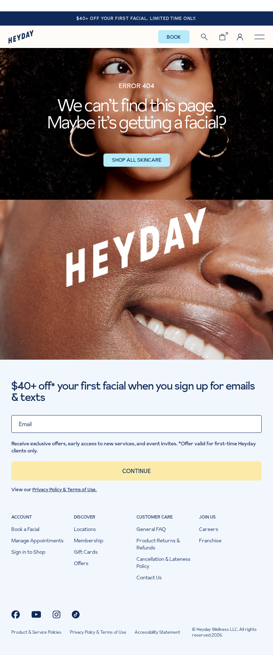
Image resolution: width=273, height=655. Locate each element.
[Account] (240, 37)
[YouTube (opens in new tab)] (36, 614)
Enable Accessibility (136, 5)
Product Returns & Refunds (158, 544)
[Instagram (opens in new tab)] (56, 614)
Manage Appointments (37, 540)
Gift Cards (86, 551)
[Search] (204, 37)
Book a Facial (25, 529)
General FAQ (151, 529)
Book (174, 37)
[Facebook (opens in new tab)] (15, 614)
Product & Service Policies (36, 632)
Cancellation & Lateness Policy (163, 562)
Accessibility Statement (157, 632)
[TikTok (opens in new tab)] (76, 614)
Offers (81, 563)
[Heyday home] (21, 37)
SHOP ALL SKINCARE (136, 159)
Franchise (210, 540)
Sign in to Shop (28, 551)
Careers (208, 529)
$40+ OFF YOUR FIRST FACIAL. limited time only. (136, 18)
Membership (88, 540)
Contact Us (149, 577)
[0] (222, 37)
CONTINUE (136, 471)
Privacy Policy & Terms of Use (98, 632)
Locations (85, 529)
